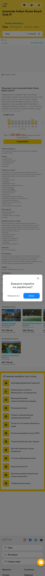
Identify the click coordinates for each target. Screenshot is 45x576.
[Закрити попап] (38, 278)
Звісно (31, 296)
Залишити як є (14, 296)
